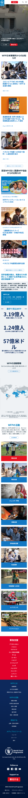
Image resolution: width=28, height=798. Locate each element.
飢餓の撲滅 (14, 700)
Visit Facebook (12, 769)
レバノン (14, 674)
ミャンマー (14, 671)
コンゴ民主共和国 (14, 652)
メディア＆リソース (14, 731)
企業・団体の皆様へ (14, 723)
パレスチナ (14, 668)
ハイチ (14, 665)
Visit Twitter (8, 769)
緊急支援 (14, 709)
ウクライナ (14, 649)
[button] (26, 391)
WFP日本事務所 (14, 689)
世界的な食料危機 (14, 703)
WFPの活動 (14, 697)
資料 (14, 740)
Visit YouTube (20, 769)
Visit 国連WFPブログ (16, 769)
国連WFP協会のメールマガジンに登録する (14, 270)
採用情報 (14, 726)
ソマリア (14, 660)
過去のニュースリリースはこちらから (14, 166)
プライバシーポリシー (17, 790)
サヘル (14, 655)
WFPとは (14, 683)
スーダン (14, 657)
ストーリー (14, 737)
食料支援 (14, 712)
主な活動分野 (14, 437)
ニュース (14, 735)
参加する (14, 720)
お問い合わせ (6, 793)
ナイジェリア (14, 663)
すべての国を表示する (14, 371)
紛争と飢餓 (14, 706)
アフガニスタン (14, 644)
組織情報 (14, 686)
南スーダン (14, 676)
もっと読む (5, 44)
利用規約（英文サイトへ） (18, 793)
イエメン (14, 647)
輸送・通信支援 (14, 715)
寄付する (14, 2)
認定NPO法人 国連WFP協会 (14, 692)
